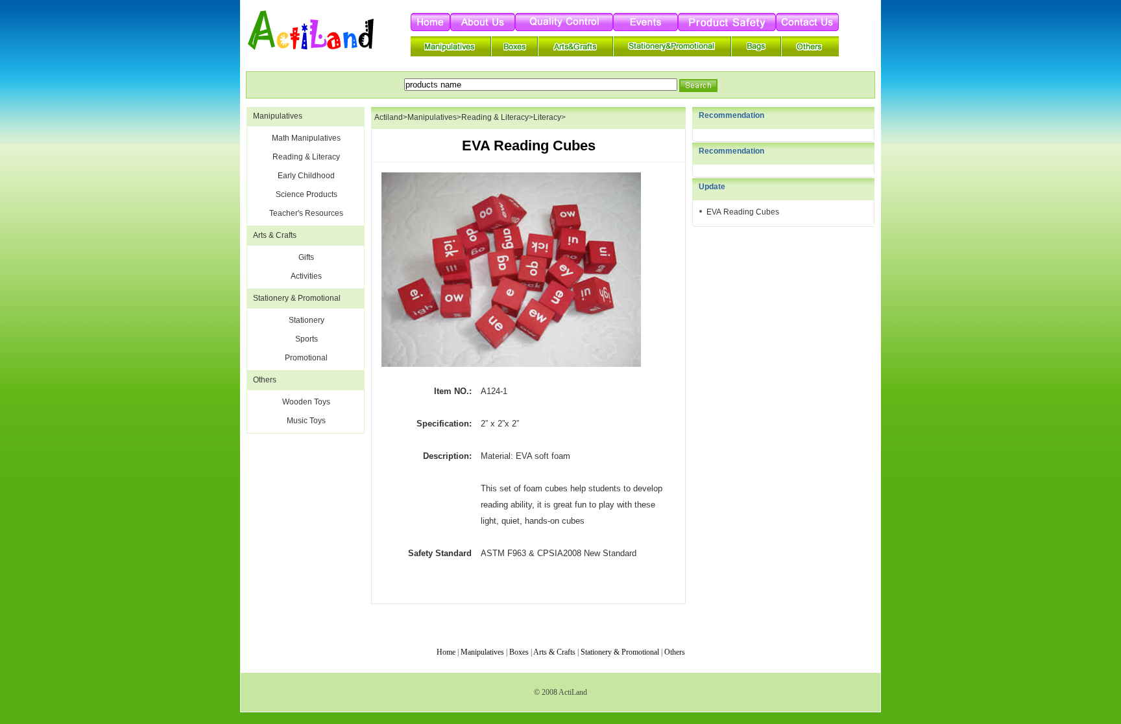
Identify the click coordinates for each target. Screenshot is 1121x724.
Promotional (306, 357)
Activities (306, 276)
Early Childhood (306, 175)
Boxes (519, 652)
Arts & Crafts (274, 235)
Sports (306, 339)
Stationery (306, 320)
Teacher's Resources (306, 213)
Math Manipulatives (306, 138)
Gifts (306, 257)
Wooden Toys (306, 401)
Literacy (547, 117)
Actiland (388, 117)
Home (446, 652)
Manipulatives (277, 116)
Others (264, 379)
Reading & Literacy (306, 156)
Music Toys (306, 420)
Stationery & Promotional (297, 298)
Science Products (306, 194)
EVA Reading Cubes (742, 211)
